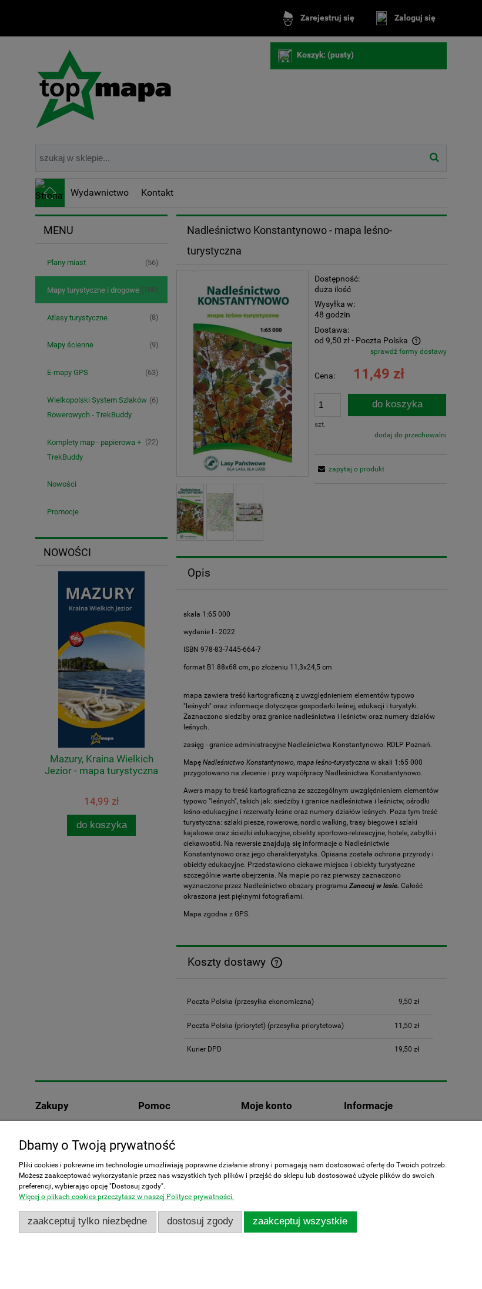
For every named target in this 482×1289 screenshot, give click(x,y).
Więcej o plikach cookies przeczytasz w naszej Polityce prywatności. (126, 1197)
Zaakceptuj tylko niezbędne (87, 1221)
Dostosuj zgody (200, 1221)
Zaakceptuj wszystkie (300, 1221)
